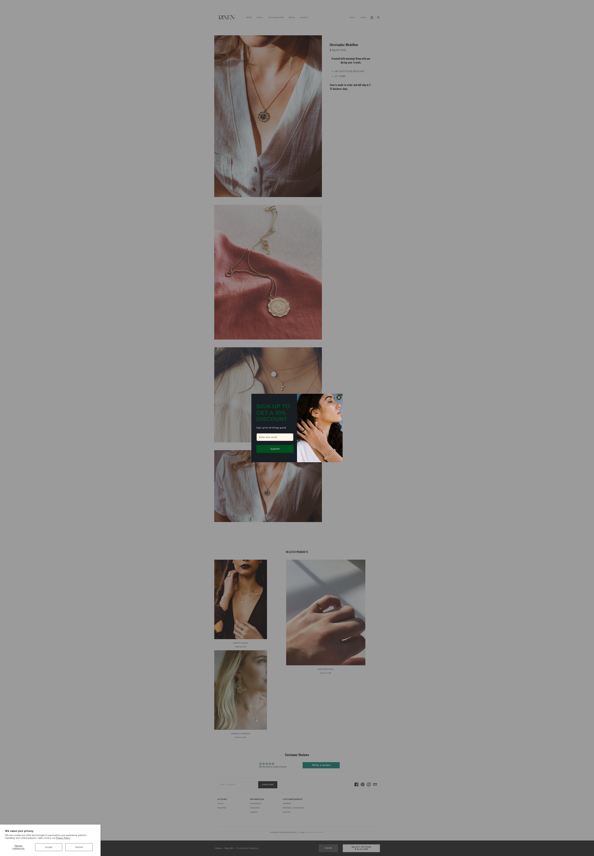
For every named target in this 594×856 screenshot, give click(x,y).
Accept (48, 847)
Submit (275, 448)
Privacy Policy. (63, 838)
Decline (79, 847)
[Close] (339, 397)
